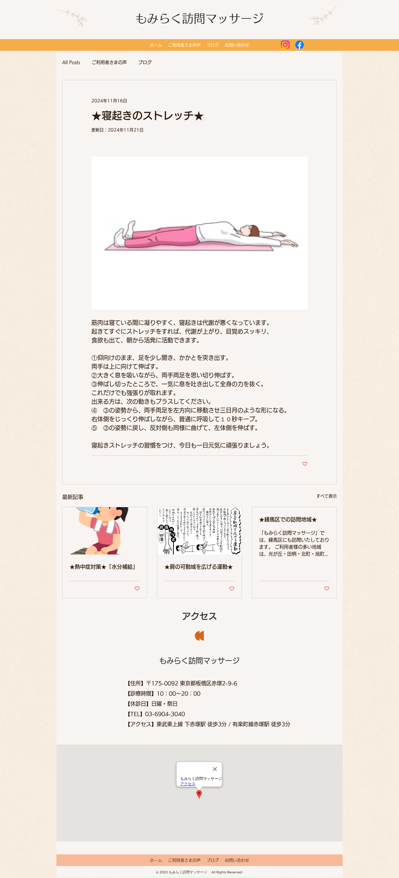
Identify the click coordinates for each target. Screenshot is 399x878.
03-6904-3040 (165, 714)
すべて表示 (326, 496)
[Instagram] (285, 45)
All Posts (71, 62)
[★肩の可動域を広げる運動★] (199, 530)
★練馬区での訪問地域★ (288, 519)
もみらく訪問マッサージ (199, 18)
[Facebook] (299, 45)
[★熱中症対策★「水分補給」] (105, 530)
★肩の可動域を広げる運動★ (198, 566)
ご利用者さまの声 (109, 62)
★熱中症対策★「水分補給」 (104, 566)
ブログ (145, 62)
